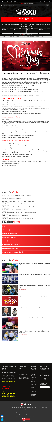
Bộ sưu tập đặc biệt (7, 230)
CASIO (7, 28)
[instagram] (49, 375)
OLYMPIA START (44, 28)
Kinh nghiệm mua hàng (8, 241)
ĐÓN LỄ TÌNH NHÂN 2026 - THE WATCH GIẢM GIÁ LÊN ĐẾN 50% (16, 204)
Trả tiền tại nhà (33, 1)
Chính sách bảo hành (33, 394)
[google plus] (46, 375)
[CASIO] (7, 31)
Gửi (48, 387)
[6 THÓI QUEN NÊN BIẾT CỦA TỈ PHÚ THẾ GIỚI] (10, 311)
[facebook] (41, 375)
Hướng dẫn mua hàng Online (33, 385)
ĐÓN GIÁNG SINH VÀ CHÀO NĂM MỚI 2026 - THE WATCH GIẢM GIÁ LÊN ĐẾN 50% (20, 207)
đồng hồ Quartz (16, 128)
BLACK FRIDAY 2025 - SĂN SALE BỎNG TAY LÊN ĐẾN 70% (15, 210)
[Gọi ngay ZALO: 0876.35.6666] (2, 419)
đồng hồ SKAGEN (22, 85)
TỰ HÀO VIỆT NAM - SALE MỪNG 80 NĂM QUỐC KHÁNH (15, 215)
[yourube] (45, 379)
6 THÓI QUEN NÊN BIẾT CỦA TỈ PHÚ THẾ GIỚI (29, 308)
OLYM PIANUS (29, 95)
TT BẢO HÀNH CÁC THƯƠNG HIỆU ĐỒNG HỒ (12, 252)
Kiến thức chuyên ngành (9, 237)
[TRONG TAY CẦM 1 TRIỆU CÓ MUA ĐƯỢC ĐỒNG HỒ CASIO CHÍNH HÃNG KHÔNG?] (10, 335)
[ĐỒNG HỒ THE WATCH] (1, 5)
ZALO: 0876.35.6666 (28, 3)
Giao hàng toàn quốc (20, 1)
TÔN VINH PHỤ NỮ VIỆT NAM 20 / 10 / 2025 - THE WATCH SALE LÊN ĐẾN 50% (19, 212)
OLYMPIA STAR (36, 95)
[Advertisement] (26, 176)
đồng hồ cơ (24, 130)
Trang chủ (6, 36)
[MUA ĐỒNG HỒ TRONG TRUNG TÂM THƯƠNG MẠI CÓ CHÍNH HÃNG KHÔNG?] (10, 268)
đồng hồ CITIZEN (22, 91)
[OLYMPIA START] (44, 31)
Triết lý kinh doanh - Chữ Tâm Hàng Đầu (23, 373)
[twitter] (44, 375)
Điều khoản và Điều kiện (34, 380)
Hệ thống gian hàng (7, 1)
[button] (20, 34)
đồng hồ (7, 109)
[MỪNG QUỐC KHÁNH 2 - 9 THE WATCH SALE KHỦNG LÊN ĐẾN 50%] (10, 301)
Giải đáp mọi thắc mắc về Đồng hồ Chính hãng (24, 377)
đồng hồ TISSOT (23, 87)
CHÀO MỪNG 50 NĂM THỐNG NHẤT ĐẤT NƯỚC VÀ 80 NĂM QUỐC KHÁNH (18, 218)
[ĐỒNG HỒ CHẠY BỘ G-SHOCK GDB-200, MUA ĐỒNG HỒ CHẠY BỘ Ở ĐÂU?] (10, 290)
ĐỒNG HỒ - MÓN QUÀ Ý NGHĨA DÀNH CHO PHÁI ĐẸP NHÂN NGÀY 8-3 (18, 201)
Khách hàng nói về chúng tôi (10, 248)
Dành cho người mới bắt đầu (9, 233)
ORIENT (28, 91)
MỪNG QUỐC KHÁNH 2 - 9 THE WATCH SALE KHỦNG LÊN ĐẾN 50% (34, 297)
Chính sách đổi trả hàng (33, 390)
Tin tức (12, 36)
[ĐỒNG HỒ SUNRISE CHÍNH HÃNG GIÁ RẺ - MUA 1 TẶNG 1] (10, 323)
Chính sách (33, 367)
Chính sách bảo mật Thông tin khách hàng (33, 375)
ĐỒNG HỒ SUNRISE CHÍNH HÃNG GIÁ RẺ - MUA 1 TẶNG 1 (32, 318)
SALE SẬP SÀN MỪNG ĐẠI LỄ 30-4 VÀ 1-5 (11, 198)
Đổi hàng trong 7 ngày (46, 1)
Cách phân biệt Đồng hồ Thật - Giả (11, 244)
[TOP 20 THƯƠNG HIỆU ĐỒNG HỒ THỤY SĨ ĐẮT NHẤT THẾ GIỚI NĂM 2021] (10, 279)
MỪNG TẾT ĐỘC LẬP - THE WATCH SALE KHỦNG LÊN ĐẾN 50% (16, 195)
